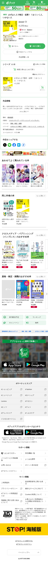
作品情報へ (23, 57)
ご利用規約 (5, 482)
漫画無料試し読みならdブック (10, 331)
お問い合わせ (6, 465)
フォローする (26, 22)
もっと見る (39, 196)
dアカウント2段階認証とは (9, 494)
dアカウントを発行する (24, 541)
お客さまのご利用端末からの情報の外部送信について (34, 501)
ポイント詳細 (24, 32)
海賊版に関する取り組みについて (10, 501)
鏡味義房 (21, 22)
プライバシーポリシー (9, 488)
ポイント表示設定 (31, 465)
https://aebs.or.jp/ (21, 519)
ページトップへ (24, 552)
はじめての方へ (10, 453)
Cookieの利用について (33, 494)
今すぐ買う (37, 46)
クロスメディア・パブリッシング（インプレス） (24, 120)
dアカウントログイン (9, 471)
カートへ (15, 46)
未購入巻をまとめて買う (26, 69)
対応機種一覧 (30, 453)
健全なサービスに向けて (34, 488)
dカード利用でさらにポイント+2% (28, 36)
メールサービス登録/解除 (9, 459)
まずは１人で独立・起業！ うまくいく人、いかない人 (28, 79)
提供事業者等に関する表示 (34, 483)
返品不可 (21, 38)
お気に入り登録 (40, 64)
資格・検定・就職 (16, 123)
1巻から (34, 74)
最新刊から (41, 74)
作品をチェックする (25, 52)
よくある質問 (30, 459)
